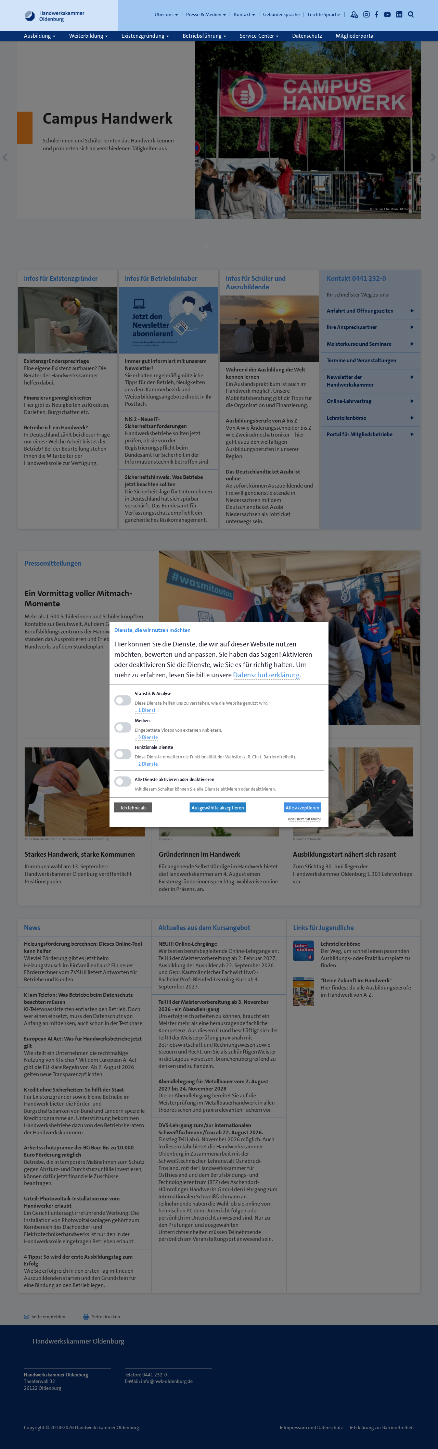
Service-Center (257, 35)
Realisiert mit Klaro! (304, 819)
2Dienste (146, 764)
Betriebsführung (203, 35)
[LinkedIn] (399, 14)
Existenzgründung (143, 35)
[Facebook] (376, 14)
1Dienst (145, 710)
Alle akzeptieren (302, 807)
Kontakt (243, 14)
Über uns (165, 14)
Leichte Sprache (324, 14)
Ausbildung (38, 35)
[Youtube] (387, 14)
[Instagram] (366, 14)
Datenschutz (307, 35)
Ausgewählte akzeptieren (218, 807)
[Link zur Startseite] (55, 15)
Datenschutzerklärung (266, 674)
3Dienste (146, 737)
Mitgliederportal (355, 35)
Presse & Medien (204, 14)
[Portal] (354, 14)
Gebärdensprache (281, 14)
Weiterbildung (86, 35)
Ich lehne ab (133, 807)
